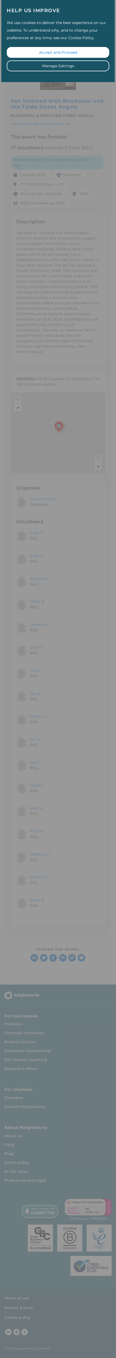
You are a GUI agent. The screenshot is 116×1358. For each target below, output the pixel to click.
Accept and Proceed (58, 52)
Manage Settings (58, 65)
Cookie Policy (81, 37)
